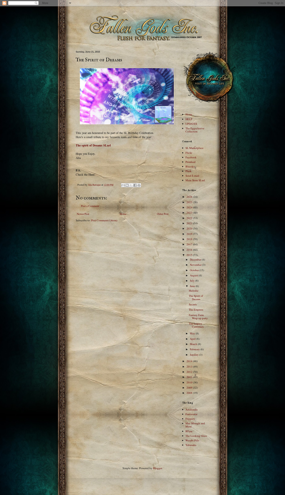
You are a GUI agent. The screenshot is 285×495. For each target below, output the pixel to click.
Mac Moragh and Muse (195, 424)
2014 (190, 361)
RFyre (188, 431)
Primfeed (190, 162)
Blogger (157, 468)
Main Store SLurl (195, 180)
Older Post (163, 214)
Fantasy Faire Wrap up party (198, 316)
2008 (190, 393)
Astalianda (191, 409)
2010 (190, 382)
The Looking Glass (196, 436)
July (192, 280)
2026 (190, 197)
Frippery (190, 419)
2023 (190, 212)
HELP (188, 119)
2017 (190, 244)
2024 (190, 207)
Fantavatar (191, 414)
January (194, 354)
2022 (190, 218)
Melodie (193, 290)
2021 (190, 223)
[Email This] (123, 185)
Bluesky (190, 166)
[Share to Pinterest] (139, 185)
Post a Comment (90, 206)
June (193, 286)
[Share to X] (131, 185)
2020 (190, 228)
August (194, 275)
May (193, 333)
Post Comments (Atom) (104, 220)
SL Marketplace (194, 148)
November (196, 265)
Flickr (188, 153)
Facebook (191, 157)
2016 (190, 250)
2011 (190, 377)
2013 (190, 366)
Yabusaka (190, 445)
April (193, 339)
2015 (190, 255)
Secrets (193, 304)
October (194, 270)
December (196, 259)
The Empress (196, 309)
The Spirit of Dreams (196, 297)
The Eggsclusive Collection (194, 130)
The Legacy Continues (196, 325)
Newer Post (83, 214)
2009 (190, 387)
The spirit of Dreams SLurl (93, 145)
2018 (190, 239)
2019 (190, 234)
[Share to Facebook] (135, 185)
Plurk (188, 171)
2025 (190, 202)
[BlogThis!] (127, 185)
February (195, 349)
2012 (190, 372)
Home (123, 214)
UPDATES (191, 124)
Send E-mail (192, 176)
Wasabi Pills (192, 440)
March (194, 344)
